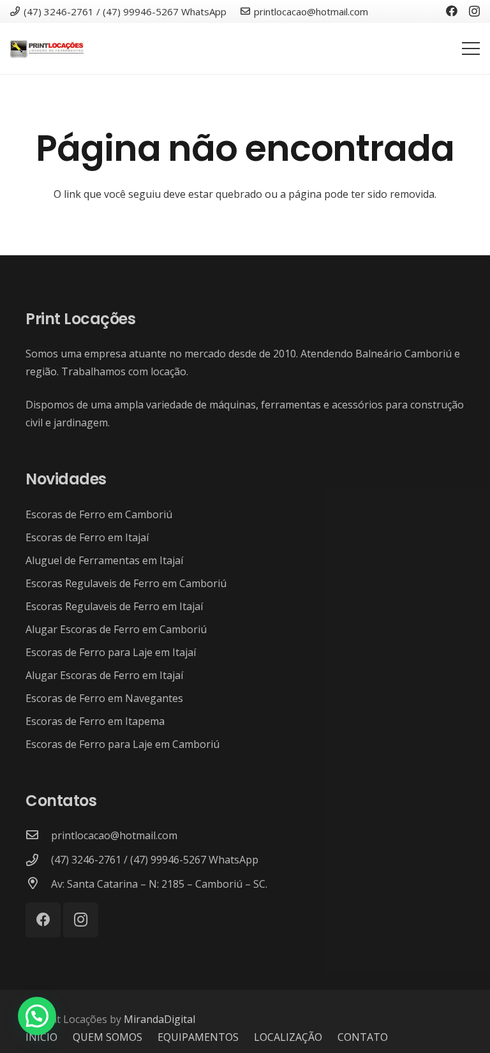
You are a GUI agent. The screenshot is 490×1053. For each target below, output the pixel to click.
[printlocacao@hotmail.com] (38, 835)
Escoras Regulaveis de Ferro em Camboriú (126, 583)
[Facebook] (451, 11)
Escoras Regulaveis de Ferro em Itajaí (114, 606)
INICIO (41, 1037)
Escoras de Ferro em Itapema (95, 721)
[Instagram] (474, 11)
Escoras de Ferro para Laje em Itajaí (111, 652)
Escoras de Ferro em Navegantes (104, 698)
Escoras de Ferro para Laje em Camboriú (122, 744)
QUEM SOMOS (107, 1037)
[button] (37, 1016)
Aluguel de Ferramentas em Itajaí (104, 560)
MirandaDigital (159, 1019)
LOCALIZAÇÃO (288, 1037)
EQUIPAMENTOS (198, 1037)
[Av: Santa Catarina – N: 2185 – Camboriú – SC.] (38, 884)
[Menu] (471, 48)
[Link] (47, 48)
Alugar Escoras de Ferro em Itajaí (104, 675)
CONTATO (363, 1037)
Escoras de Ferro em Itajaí (87, 537)
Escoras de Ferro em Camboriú (99, 514)
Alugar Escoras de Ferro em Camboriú (116, 629)
